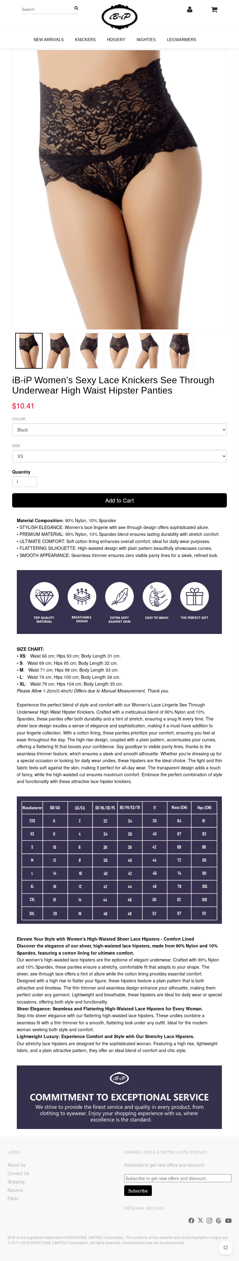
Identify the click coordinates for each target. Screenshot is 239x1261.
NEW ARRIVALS (49, 39)
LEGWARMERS (181, 39)
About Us (16, 1165)
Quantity (21, 472)
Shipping (16, 1181)
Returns (15, 1190)
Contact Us (18, 1173)
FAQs (12, 1198)
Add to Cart (119, 500)
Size (16, 445)
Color (19, 419)
